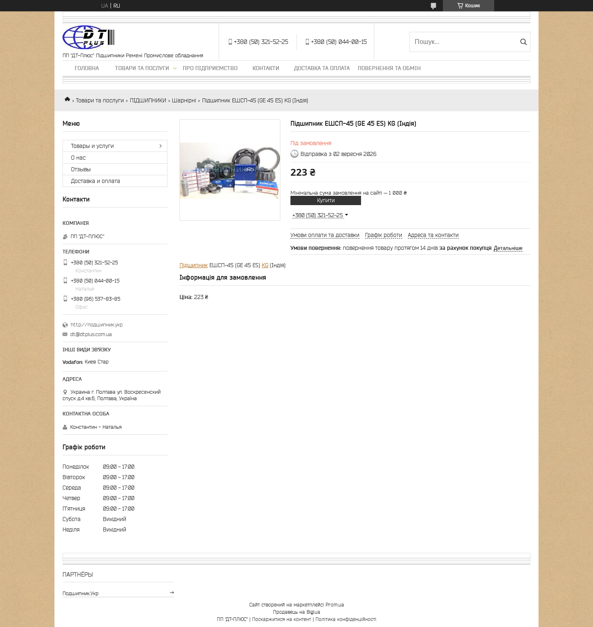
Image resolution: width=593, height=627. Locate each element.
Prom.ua (335, 604)
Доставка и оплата (95, 181)
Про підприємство (210, 68)
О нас (78, 157)
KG (265, 265)
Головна (87, 68)
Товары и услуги (92, 146)
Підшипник (194, 265)
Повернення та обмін (389, 68)
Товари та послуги (142, 68)
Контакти (266, 68)
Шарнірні (184, 100)
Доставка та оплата (322, 68)
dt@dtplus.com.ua (91, 334)
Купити (326, 200)
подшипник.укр (80, 593)
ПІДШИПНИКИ (148, 100)
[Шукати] (523, 42)
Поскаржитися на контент (281, 619)
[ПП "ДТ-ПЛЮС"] (89, 37)
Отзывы (81, 169)
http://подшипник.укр (97, 325)
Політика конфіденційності (345, 619)
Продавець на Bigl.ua (296, 612)
